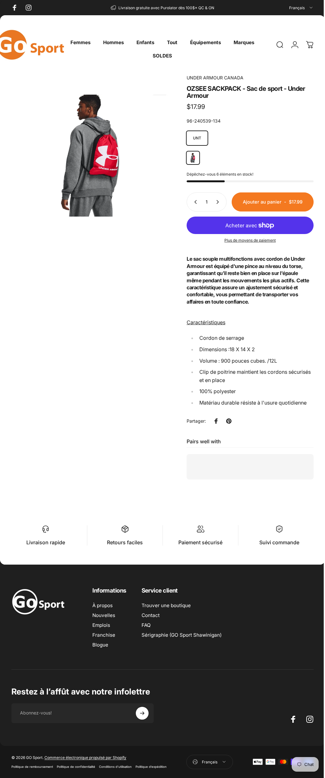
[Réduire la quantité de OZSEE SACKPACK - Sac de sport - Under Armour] (189, 202)
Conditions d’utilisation (115, 766)
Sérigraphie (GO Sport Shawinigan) (182, 635)
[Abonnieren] (142, 713)
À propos (102, 605)
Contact (151, 615)
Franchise (103, 635)
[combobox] (301, 7)
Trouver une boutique (166, 605)
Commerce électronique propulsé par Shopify (85, 757)
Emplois (101, 625)
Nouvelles (103, 615)
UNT (192, 138)
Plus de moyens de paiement (245, 240)
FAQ (146, 625)
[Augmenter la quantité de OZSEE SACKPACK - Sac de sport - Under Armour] (214, 202)
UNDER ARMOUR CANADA (210, 77)
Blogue (100, 645)
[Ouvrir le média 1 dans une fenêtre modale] (90, 153)
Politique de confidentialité (76, 766)
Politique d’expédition (151, 766)
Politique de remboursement (32, 766)
